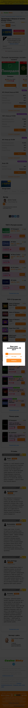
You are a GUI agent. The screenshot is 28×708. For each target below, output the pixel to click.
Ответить (13, 360)
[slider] (7, 354)
